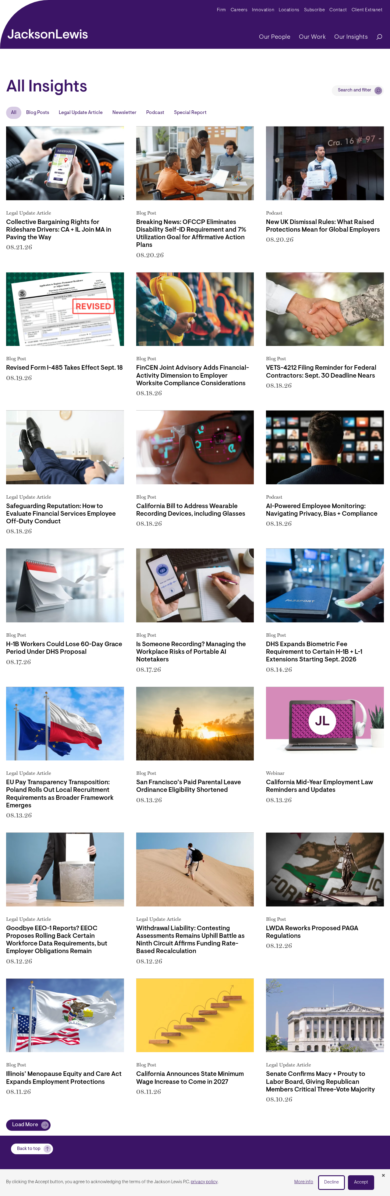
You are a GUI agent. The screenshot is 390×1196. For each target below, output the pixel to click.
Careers (239, 10)
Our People (274, 37)
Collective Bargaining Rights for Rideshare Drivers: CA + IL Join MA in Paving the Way (58, 230)
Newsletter (124, 112)
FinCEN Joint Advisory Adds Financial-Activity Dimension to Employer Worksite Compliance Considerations (192, 375)
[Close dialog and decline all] (383, 1176)
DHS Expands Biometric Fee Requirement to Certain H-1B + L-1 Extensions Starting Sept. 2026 (314, 652)
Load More (25, 1125)
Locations (289, 10)
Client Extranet (367, 10)
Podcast (155, 112)
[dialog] (195, 1182)
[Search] (376, 37)
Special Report (190, 112)
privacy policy (204, 1182)
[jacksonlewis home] (48, 32)
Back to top (29, 1149)
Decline (331, 1182)
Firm (221, 10)
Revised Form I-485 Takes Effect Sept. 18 (64, 368)
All (13, 112)
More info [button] (303, 1182)
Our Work (312, 37)
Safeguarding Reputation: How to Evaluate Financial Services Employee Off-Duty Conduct (61, 514)
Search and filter (354, 90)
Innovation (263, 10)
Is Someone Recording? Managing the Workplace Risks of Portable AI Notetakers (191, 652)
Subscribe (314, 10)
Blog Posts (37, 112)
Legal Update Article (81, 112)
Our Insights (351, 37)
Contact (338, 10)
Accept (361, 1182)
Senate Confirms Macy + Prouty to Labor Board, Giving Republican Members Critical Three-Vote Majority (320, 1082)
